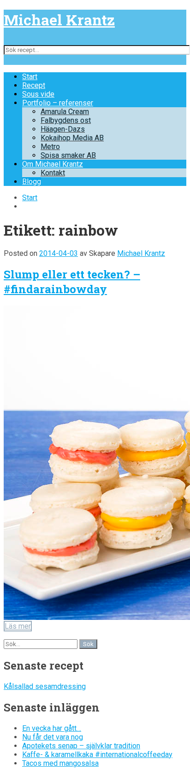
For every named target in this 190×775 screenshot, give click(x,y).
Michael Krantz (59, 19)
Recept (33, 85)
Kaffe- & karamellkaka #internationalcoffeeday (97, 754)
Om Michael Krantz (52, 164)
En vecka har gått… (51, 728)
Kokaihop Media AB (72, 137)
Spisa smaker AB (68, 155)
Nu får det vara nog (52, 737)
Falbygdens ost (66, 120)
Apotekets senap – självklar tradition (81, 745)
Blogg (31, 181)
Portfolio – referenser (57, 102)
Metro (50, 146)
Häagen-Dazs (63, 129)
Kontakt (53, 172)
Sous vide (38, 94)
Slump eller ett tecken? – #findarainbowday (72, 281)
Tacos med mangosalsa (60, 763)
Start (29, 76)
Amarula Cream (65, 111)
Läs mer (18, 626)
